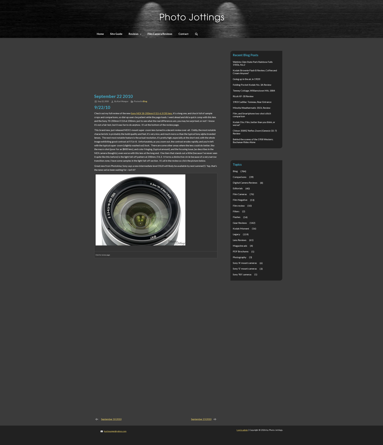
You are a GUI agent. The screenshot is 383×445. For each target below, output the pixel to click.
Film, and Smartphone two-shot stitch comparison (252, 115)
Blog (145, 101)
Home (100, 33)
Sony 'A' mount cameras (245, 262)
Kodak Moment (241, 228)
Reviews (133, 33)
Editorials (238, 188)
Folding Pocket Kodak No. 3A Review (252, 84)
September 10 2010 (111, 419)
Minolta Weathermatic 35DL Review (251, 107)
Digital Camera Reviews (245, 182)
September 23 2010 (201, 419)
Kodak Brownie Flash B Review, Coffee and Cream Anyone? (255, 72)
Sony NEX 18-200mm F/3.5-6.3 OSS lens (151, 113)
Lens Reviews (239, 240)
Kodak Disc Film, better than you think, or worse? (254, 123)
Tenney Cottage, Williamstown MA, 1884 (254, 90)
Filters (236, 211)
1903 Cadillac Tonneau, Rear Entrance (252, 101)
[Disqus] (155, 299)
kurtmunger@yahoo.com (115, 431)
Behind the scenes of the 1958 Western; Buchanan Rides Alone (253, 141)
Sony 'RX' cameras (242, 274)
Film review (239, 205)
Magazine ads (240, 245)
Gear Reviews (240, 222)
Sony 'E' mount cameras (245, 268)
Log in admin (242, 430)
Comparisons (239, 176)
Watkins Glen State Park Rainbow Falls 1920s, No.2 (253, 63)
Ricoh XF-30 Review (243, 96)
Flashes (236, 217)
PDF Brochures (241, 251)
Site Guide (116, 33)
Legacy (236, 234)
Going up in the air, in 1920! (246, 79)
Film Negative (240, 199)
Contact (183, 33)
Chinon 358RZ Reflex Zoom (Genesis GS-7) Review (255, 132)
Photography (239, 257)
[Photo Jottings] (191, 14)
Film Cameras (240, 194)
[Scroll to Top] (360, 419)
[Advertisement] (155, 69)
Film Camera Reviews (160, 33)
